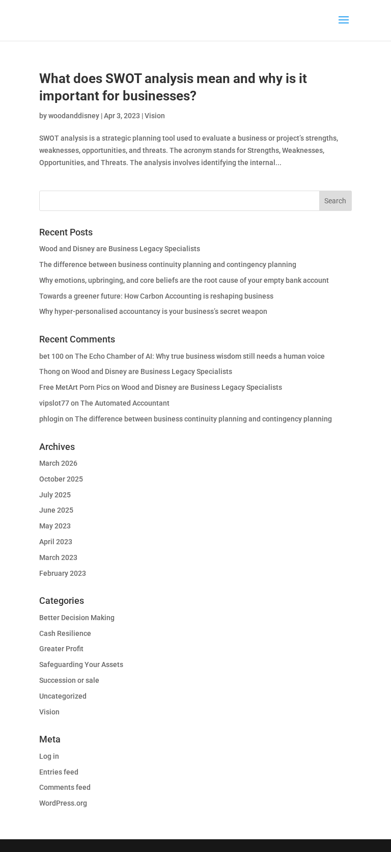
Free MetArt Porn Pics (74, 387)
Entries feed (58, 772)
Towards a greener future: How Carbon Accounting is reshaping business (156, 296)
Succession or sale (69, 680)
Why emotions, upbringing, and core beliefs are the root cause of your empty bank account (184, 280)
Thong (49, 371)
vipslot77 (54, 403)
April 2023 (55, 542)
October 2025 (61, 479)
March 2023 (58, 557)
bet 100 (51, 356)
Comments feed (65, 787)
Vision (155, 116)
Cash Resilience (65, 633)
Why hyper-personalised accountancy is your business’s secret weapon (153, 311)
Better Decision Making (77, 618)
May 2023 (55, 526)
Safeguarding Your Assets (81, 664)
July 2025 (55, 495)
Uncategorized (63, 696)
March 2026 (58, 463)
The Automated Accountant (125, 403)
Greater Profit (61, 649)
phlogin (51, 419)
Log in (49, 756)
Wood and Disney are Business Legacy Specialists (119, 249)
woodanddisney (73, 116)
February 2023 (62, 573)
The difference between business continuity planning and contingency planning (167, 264)
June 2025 (56, 510)
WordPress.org (63, 803)
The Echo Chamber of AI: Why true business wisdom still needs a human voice (200, 356)
